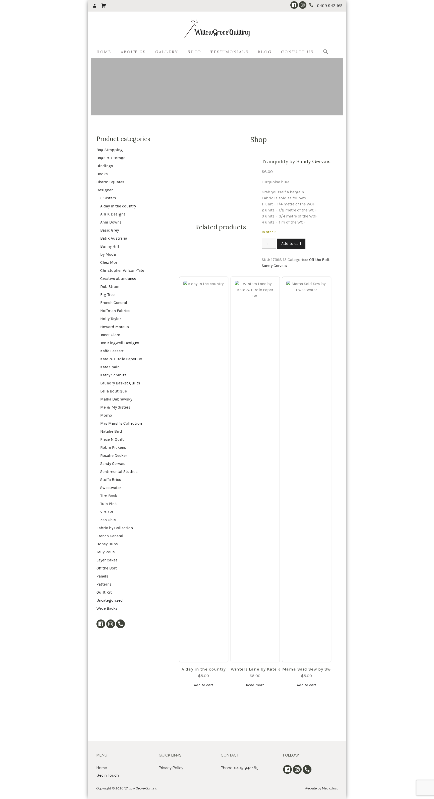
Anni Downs (111, 222)
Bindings (104, 165)
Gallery (166, 52)
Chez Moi (108, 262)
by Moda (108, 254)
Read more (255, 685)
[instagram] (302, 5)
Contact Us (297, 52)
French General (113, 302)
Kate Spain (110, 367)
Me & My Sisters (115, 407)
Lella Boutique (113, 391)
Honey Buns (107, 544)
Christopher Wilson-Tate (122, 270)
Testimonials (229, 52)
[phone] (311, 5)
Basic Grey (109, 230)
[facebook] (294, 5)
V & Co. (107, 511)
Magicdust (330, 788)
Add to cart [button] (203, 685)
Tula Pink (108, 503)
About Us (133, 52)
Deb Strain (109, 286)
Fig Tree (107, 294)
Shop (194, 52)
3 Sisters (108, 198)
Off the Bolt (319, 259)
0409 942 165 (329, 5)
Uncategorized (109, 600)
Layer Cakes (107, 560)
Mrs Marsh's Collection (121, 423)
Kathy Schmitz (113, 375)
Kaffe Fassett (112, 350)
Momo (106, 415)
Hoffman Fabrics (115, 310)
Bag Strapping (109, 149)
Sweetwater (110, 487)
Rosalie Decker (113, 455)
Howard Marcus (114, 326)
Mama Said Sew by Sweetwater (306, 669)
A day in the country (204, 669)
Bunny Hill (109, 246)
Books (102, 173)
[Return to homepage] (217, 29)
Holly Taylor (110, 318)
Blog (265, 52)
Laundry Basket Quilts (120, 383)
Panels (102, 576)
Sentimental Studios (119, 471)
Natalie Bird (111, 431)
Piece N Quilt (112, 439)
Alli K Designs (113, 214)
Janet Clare (110, 334)
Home (104, 52)
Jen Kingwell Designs (119, 342)
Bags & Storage (110, 157)
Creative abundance (118, 278)
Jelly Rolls (105, 552)
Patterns (104, 584)
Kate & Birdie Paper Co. (121, 359)
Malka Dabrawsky (116, 399)
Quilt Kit (104, 592)
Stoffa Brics (110, 479)
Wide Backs (107, 608)
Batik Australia (113, 238)
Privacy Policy (171, 768)
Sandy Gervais (274, 265)
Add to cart (291, 243)
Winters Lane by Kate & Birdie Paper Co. (255, 669)
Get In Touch (107, 775)
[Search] (326, 52)
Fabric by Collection (114, 527)
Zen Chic (108, 519)
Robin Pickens (113, 447)
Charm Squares (110, 182)
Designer (104, 190)
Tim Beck (108, 495)
